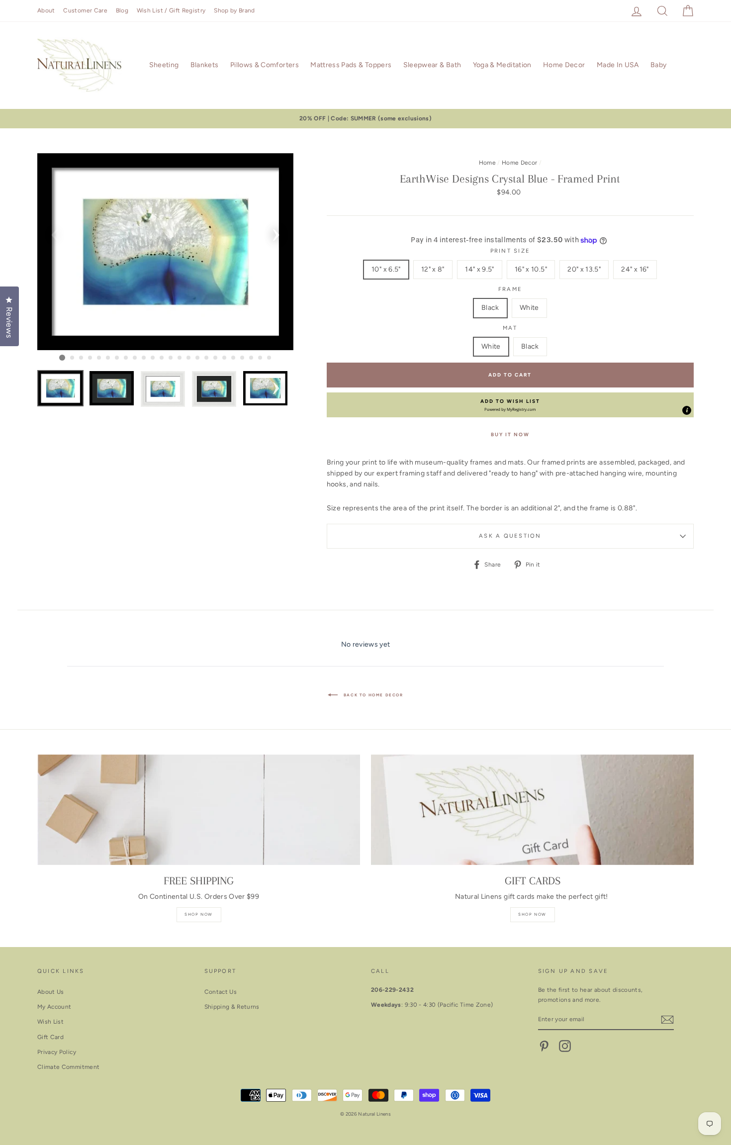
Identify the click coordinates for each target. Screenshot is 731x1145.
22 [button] (251, 358)
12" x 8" (433, 269)
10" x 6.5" (386, 269)
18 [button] (215, 358)
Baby (658, 65)
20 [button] (233, 358)
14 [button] (180, 358)
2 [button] (72, 358)
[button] (510, 404)
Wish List (50, 1021)
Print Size (510, 250)
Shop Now (198, 914)
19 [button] (224, 358)
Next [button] (276, 232)
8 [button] (126, 358)
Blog (122, 10)
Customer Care (85, 10)
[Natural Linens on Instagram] (565, 1046)
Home (487, 162)
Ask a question (510, 535)
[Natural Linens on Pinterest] (544, 1046)
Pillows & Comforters (264, 65)
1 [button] (62, 358)
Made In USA (618, 65)
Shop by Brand (234, 10)
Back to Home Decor (372, 694)
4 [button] (90, 358)
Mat (510, 327)
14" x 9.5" (479, 269)
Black (490, 307)
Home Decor (564, 65)
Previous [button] (55, 232)
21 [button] (242, 358)
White (529, 307)
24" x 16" (634, 269)
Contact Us (220, 991)
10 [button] (144, 358)
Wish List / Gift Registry (171, 10)
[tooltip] (686, 410)
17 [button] (206, 358)
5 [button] (99, 358)
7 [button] (117, 358)
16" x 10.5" (531, 269)
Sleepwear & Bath (432, 65)
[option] (365, 118)
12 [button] (162, 358)
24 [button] (269, 358)
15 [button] (188, 358)
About (46, 10)
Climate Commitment (68, 1066)
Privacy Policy (56, 1052)
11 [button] (153, 358)
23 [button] (260, 358)
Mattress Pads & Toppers (350, 65)
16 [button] (197, 358)
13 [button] (171, 358)
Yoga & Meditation (502, 65)
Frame (510, 289)
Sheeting (164, 65)
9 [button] (135, 358)
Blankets (204, 65)
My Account (54, 1006)
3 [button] (81, 358)
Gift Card (50, 1037)
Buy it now (510, 434)
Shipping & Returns (232, 1006)
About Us (50, 991)
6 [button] (108, 358)
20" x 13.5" (584, 269)
